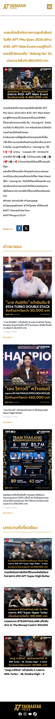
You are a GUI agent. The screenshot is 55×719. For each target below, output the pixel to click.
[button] (49, 6)
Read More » (8, 337)
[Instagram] (25, 714)
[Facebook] (20, 714)
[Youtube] (30, 714)
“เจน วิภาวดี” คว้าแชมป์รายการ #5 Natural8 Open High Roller (25, 411)
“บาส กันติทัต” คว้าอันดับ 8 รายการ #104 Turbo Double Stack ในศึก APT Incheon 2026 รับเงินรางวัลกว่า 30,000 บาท (27, 325)
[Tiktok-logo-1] (35, 714)
